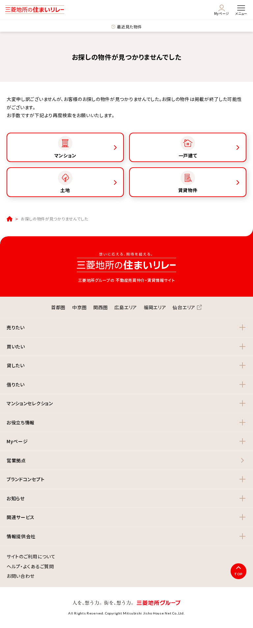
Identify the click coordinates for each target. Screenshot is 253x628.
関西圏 (100, 307)
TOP (238, 574)
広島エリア (125, 307)
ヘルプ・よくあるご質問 (30, 567)
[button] (126, 327)
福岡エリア (155, 307)
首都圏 (58, 307)
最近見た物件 (129, 26)
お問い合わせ (21, 576)
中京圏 (79, 307)
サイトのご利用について (31, 557)
